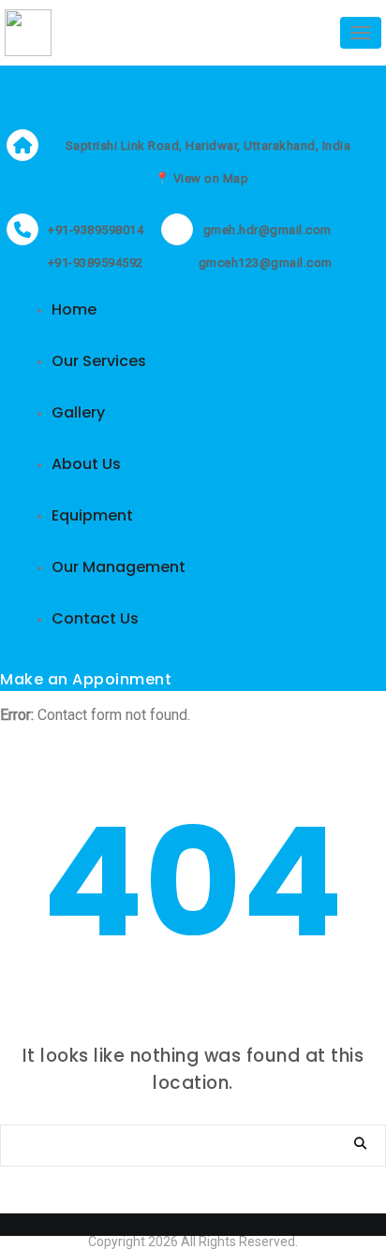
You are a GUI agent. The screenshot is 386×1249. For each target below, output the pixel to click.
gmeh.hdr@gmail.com (267, 230)
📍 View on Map (202, 178)
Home (74, 309)
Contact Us (95, 618)
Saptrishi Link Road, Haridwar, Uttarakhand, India (208, 146)
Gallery (78, 412)
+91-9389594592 (93, 263)
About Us (86, 464)
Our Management (119, 567)
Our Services (99, 361)
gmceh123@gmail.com (264, 263)
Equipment (92, 515)
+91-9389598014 (95, 230)
